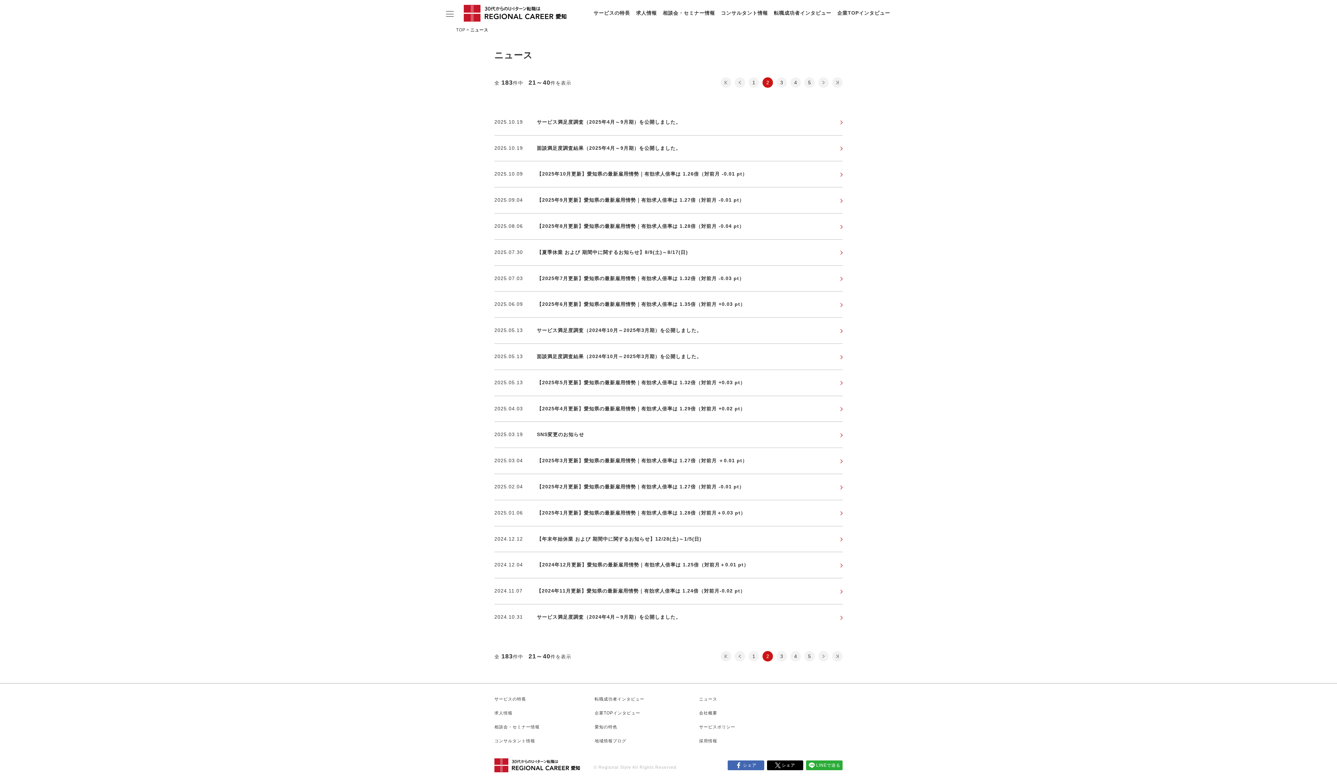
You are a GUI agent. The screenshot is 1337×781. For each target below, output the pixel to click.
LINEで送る (828, 765)
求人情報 (646, 13)
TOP (461, 30)
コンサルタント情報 (744, 13)
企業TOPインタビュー (863, 13)
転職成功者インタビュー (802, 13)
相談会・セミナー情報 (689, 13)
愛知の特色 (606, 727)
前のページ (740, 82)
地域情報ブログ (610, 741)
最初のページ (726, 82)
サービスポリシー (717, 727)
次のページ (823, 82)
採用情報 (708, 741)
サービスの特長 (612, 13)
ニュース (708, 699)
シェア (750, 765)
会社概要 (708, 713)
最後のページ (837, 82)
